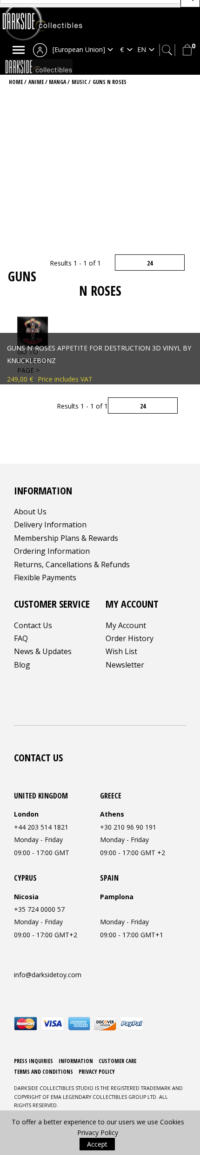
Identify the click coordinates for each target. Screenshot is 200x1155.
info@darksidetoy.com (47, 974)
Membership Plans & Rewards (66, 538)
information (76, 1061)
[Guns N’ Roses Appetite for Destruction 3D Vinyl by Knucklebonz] (32, 331)
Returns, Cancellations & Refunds (72, 564)
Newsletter (125, 665)
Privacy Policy (97, 1072)
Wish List (121, 651)
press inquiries (33, 1061)
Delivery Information (50, 524)
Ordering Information (52, 551)
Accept (97, 1144)
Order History (129, 638)
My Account (126, 625)
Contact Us (33, 625)
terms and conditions (43, 1072)
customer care (117, 1061)
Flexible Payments (45, 577)
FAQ (21, 638)
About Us (30, 511)
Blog (22, 665)
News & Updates (43, 651)
